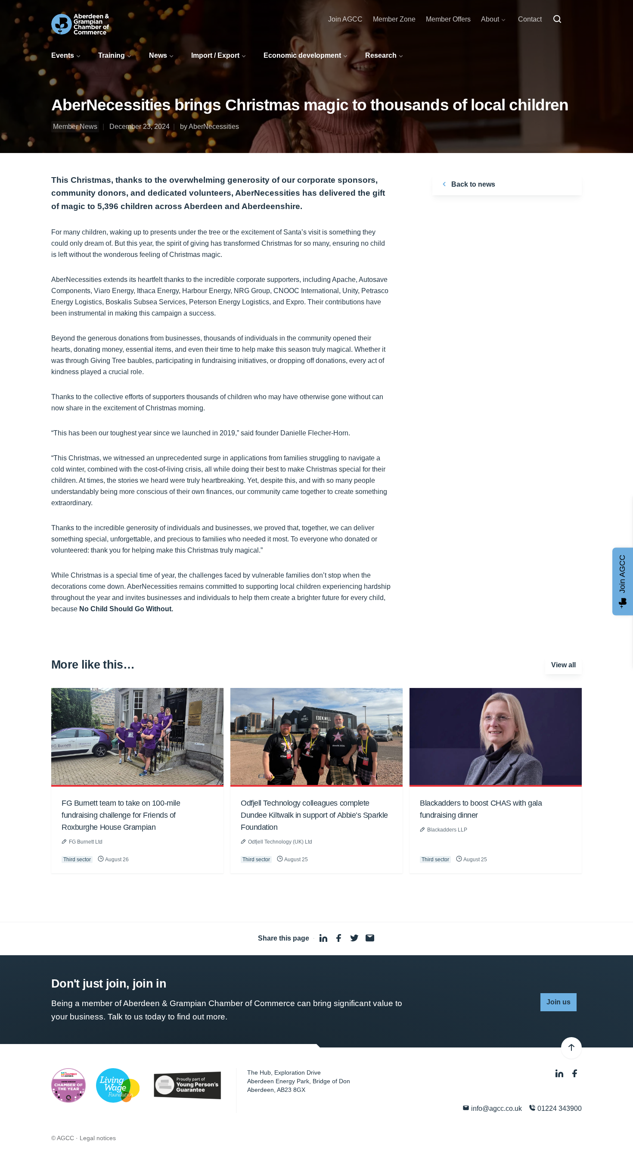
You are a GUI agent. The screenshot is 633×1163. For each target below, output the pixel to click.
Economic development (302, 55)
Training (111, 55)
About (490, 19)
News (158, 55)
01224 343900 (559, 1108)
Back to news (472, 184)
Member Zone (394, 19)
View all (563, 665)
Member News (75, 126)
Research (381, 55)
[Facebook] (575, 1073)
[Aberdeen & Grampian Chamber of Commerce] (80, 24)
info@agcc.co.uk (495, 1108)
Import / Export (215, 55)
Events (62, 55)
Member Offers (448, 19)
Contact (530, 19)
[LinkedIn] (560, 1073)
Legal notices (98, 1138)
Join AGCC (345, 19)
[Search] (557, 19)
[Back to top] (571, 1048)
